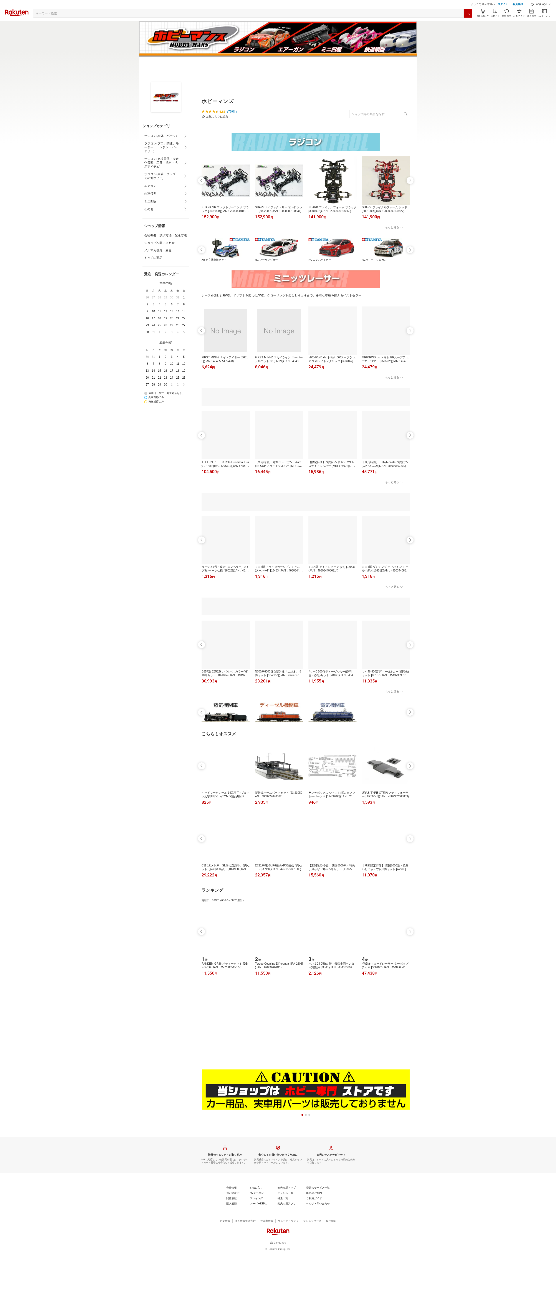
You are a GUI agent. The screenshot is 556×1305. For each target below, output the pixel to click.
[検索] (468, 13)
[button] (541, 4)
